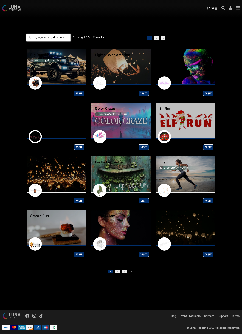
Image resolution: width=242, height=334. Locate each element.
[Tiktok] (41, 316)
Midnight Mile (42, 108)
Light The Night (172, 216)
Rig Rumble (40, 55)
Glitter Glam (105, 216)
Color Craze (105, 108)
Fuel (163, 162)
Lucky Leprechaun (110, 162)
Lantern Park (41, 162)
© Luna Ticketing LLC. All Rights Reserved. (213, 327)
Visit (79, 93)
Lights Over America (112, 55)
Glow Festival (170, 55)
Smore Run (39, 216)
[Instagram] (34, 316)
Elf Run (165, 108)
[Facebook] (27, 316)
